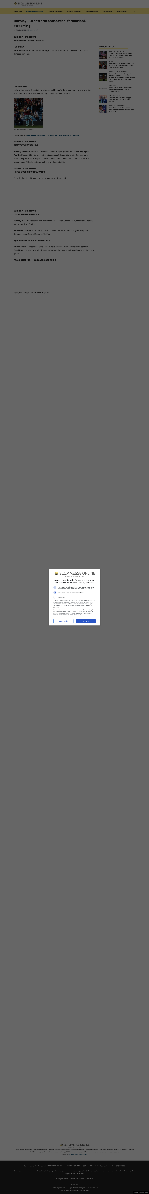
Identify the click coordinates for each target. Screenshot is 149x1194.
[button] (74, 597)
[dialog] (74, 597)
